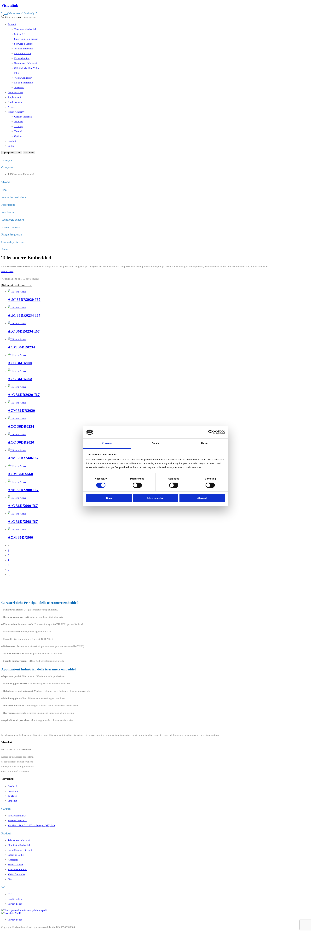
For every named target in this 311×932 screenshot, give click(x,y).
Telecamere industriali (25, 29)
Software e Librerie (24, 43)
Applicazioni (14, 97)
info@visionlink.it (17, 815)
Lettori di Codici (22, 53)
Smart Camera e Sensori (26, 38)
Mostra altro (7, 271)
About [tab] (204, 443)
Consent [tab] (107, 443)
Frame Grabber (21, 58)
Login (11, 145)
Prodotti (12, 24)
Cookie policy (15, 898)
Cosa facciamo (15, 92)
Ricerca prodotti (13, 17)
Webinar (18, 121)
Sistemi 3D (19, 34)
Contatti (12, 141)
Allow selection (155, 498)
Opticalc (18, 136)
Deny (109, 498)
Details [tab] (156, 443)
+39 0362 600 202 (17, 820)
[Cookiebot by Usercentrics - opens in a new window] (210, 432)
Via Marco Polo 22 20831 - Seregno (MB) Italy (31, 825)
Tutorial (18, 131)
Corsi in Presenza (23, 116)
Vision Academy (16, 111)
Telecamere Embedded (22, 174)
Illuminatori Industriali (25, 63)
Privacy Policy (15, 903)
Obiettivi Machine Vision (27, 68)
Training (18, 126)
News (10, 107)
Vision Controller (23, 77)
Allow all (202, 498)
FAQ (10, 894)
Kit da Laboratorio (23, 82)
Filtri (16, 72)
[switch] (137, 485)
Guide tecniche (15, 102)
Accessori (19, 87)
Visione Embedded (23, 48)
